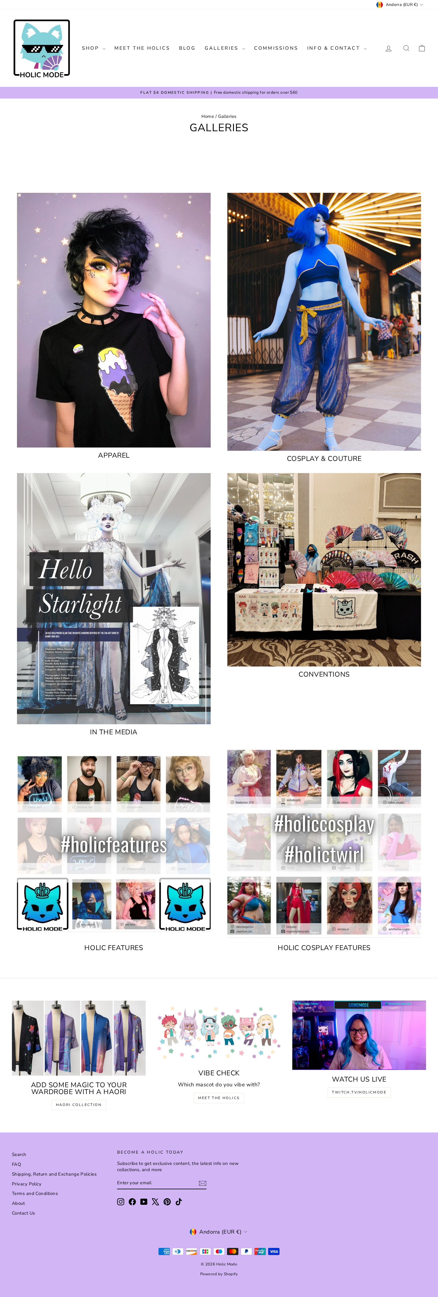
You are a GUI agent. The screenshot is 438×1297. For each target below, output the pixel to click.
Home (207, 116)
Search (19, 1154)
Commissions (276, 48)
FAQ (16, 1164)
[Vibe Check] (219, 1032)
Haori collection (79, 1104)
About (18, 1203)
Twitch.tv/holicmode (359, 1092)
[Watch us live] (359, 1035)
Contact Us (23, 1213)
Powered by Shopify (219, 1274)
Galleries (223, 48)
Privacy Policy (26, 1184)
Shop (91, 48)
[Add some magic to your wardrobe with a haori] (79, 1038)
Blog (187, 48)
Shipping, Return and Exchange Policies (54, 1174)
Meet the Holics (142, 48)
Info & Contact (334, 48)
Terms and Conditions (35, 1193)
